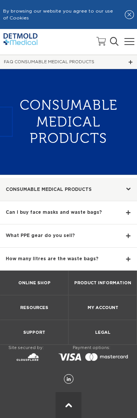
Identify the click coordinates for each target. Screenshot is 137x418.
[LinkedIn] (68, 379)
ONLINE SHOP (34, 283)
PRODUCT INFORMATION (102, 283)
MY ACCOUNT (103, 308)
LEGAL (102, 332)
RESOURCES (34, 308)
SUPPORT (34, 332)
